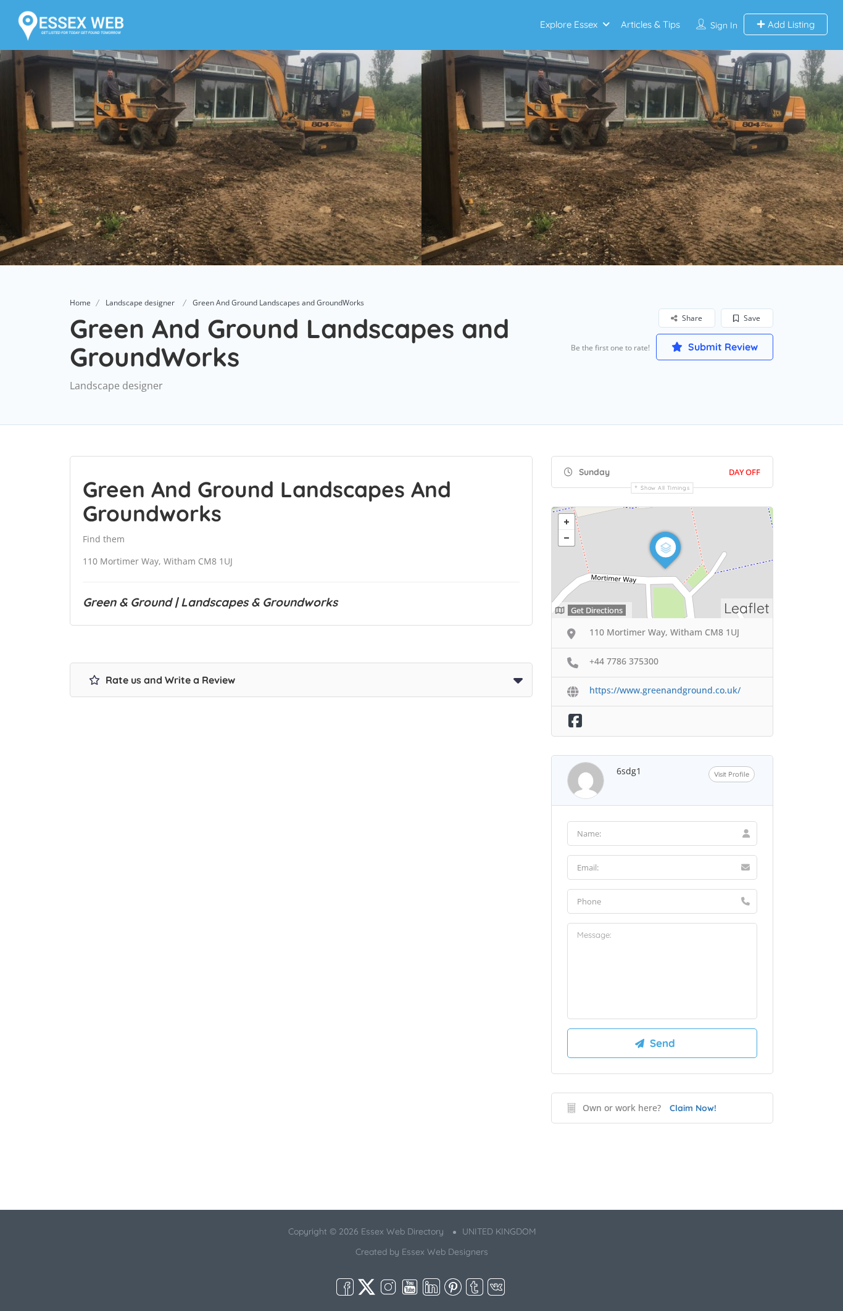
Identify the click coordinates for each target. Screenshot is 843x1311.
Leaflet (747, 608)
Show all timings (665, 487)
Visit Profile (731, 774)
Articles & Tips (650, 24)
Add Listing (790, 24)
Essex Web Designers (445, 1251)
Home (80, 302)
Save (751, 318)
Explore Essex (568, 24)
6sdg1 (629, 771)
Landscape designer (140, 302)
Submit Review (722, 347)
